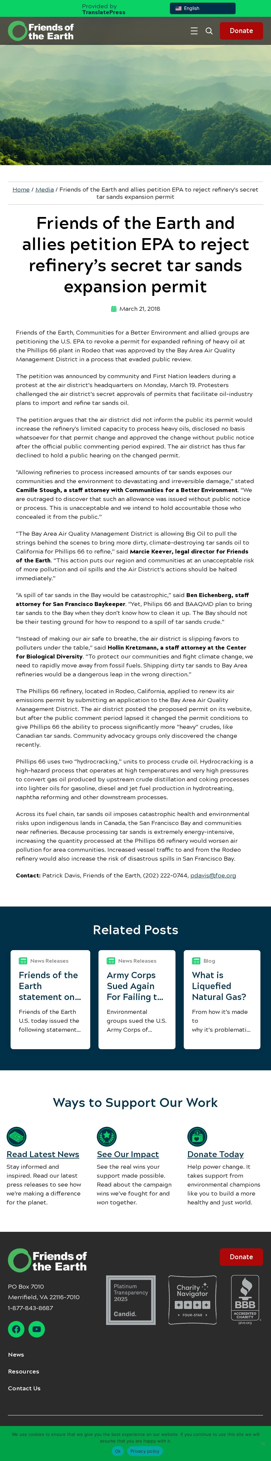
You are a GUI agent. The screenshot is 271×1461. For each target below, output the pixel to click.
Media (44, 189)
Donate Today (215, 1154)
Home (21, 189)
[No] (262, 1443)
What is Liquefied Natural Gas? (219, 986)
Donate (241, 31)
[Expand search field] (211, 31)
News (16, 1354)
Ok (118, 1451)
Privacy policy (145, 1451)
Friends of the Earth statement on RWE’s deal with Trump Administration (50, 986)
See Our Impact (128, 1154)
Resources (23, 1371)
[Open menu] (194, 31)
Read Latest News (43, 1154)
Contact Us (24, 1388)
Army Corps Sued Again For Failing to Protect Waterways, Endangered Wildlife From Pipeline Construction (135, 986)
